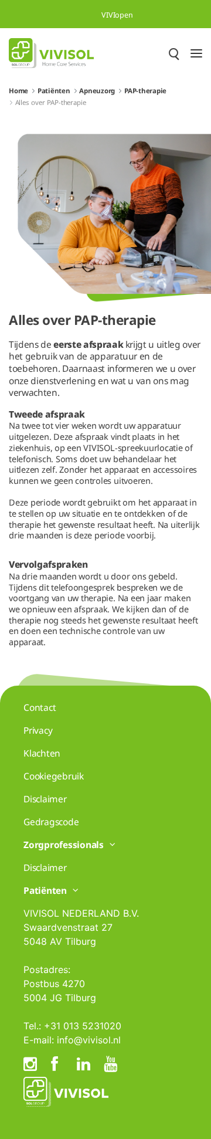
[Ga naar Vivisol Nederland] (51, 53)
